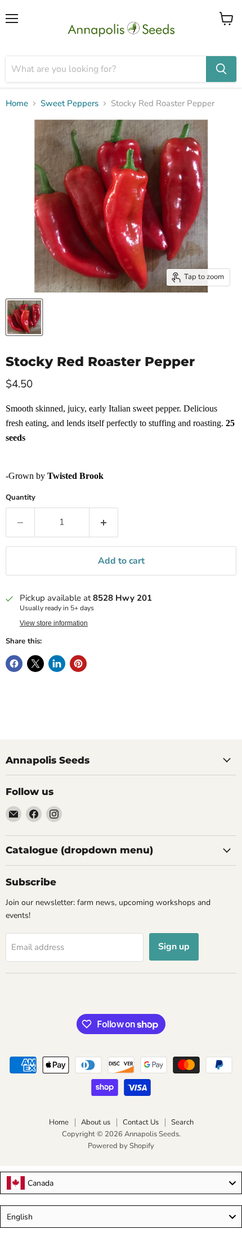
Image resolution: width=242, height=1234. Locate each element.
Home (17, 103)
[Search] (221, 69)
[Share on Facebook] (14, 663)
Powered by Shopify (121, 1146)
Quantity (20, 497)
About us (95, 1122)
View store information (54, 623)
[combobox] (121, 1183)
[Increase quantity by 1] (103, 522)
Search (182, 1122)
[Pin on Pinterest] (78, 663)
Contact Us (141, 1122)
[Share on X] (35, 663)
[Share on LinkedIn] (56, 663)
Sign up (174, 946)
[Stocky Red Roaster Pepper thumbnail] (24, 317)
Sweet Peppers (69, 103)
